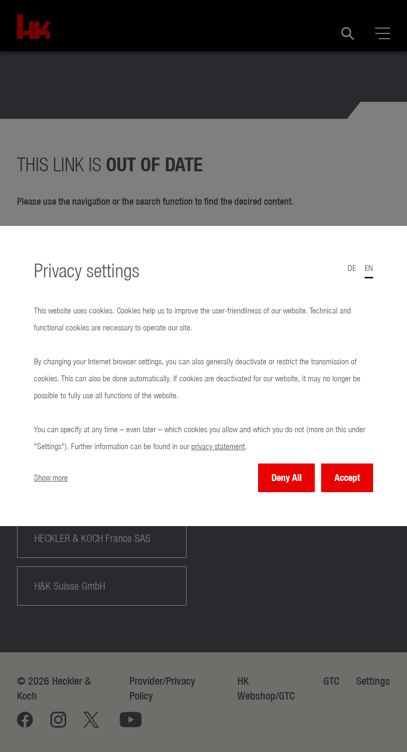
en (369, 268)
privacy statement (218, 446)
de (352, 268)
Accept (347, 477)
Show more (51, 478)
